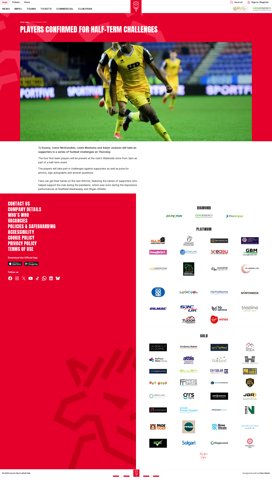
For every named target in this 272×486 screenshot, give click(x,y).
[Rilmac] (158, 309)
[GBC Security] (250, 382)
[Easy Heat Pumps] (219, 252)
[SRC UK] (188, 309)
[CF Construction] (158, 371)
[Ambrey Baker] (188, 347)
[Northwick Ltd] (250, 292)
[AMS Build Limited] (250, 347)
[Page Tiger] (158, 427)
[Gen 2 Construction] (158, 269)
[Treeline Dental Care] (250, 308)
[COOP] (158, 292)
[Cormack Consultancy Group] (250, 240)
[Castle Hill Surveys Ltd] (250, 360)
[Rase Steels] (219, 427)
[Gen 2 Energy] (204, 216)
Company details (24, 209)
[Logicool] (188, 292)
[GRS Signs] (188, 396)
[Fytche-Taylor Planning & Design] (188, 382)
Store (27, 2)
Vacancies (17, 220)
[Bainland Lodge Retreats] (219, 360)
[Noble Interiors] (250, 410)
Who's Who (18, 215)
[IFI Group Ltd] (250, 268)
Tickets (16, 2)
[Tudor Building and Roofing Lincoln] (188, 319)
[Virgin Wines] (219, 319)
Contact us (19, 203)
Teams (31, 8)
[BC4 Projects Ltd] (219, 240)
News (6, 8)
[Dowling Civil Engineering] (188, 252)
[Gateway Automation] (219, 383)
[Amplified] (219, 347)
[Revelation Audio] (250, 427)
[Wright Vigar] (204, 456)
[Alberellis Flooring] (158, 347)
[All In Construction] (158, 241)
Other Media (264, 473)
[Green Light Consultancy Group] (158, 396)
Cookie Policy (21, 237)
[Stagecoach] (219, 443)
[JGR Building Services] (250, 396)
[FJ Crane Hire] (250, 371)
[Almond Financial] (188, 240)
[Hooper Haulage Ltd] (219, 269)
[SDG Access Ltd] (158, 443)
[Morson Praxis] (219, 410)
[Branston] (173, 216)
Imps (4, 2)
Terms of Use (21, 249)
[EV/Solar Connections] (219, 371)
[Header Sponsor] (262, 9)
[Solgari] (188, 443)
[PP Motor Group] (188, 427)
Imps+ (18, 8)
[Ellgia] (188, 371)
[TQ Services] (219, 308)
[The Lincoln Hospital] (188, 410)
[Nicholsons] (219, 292)
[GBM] (250, 252)
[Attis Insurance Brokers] (188, 360)
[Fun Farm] (158, 382)
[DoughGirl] (158, 252)
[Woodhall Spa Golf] (250, 443)
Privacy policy (22, 243)
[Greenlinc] (188, 268)
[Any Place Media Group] (158, 360)
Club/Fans (85, 8)
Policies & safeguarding (32, 226)
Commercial (65, 8)
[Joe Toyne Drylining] (158, 410)
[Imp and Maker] (219, 396)
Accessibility (21, 232)
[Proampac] (234, 216)
